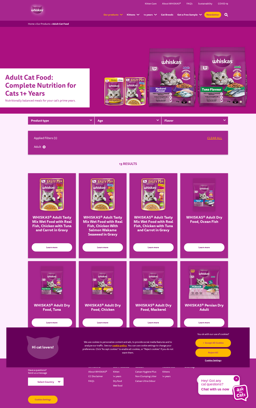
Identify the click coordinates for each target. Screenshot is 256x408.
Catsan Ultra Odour (145, 381)
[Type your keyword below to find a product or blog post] (226, 15)
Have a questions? (37, 371)
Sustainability (205, 3)
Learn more (51, 247)
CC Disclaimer (95, 376)
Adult (37, 147)
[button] (240, 393)
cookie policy (119, 345)
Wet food (117, 385)
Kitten (116, 371)
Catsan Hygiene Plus (145, 371)
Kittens (166, 371)
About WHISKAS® (171, 3)
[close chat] (236, 378)
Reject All (213, 352)
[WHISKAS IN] (37, 10)
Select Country (45, 382)
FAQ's (189, 3)
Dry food (117, 381)
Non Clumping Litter (145, 376)
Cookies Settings (43, 399)
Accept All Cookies (214, 342)
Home (31, 24)
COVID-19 (223, 3)
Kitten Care (150, 3)
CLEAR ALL (214, 138)
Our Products (43, 24)
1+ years (117, 376)
